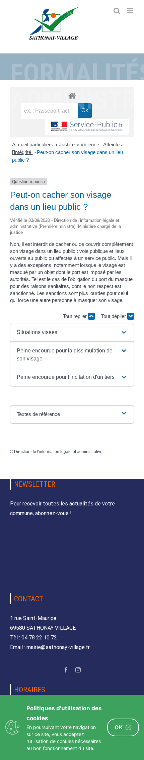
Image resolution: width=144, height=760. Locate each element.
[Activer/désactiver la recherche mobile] (117, 10)
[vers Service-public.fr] (87, 127)
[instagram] (78, 669)
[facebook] (66, 669)
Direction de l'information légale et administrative (58, 451)
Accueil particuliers (33, 144)
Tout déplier (114, 316)
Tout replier (75, 316)
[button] (72, 332)
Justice (67, 144)
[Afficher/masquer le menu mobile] (130, 10)
